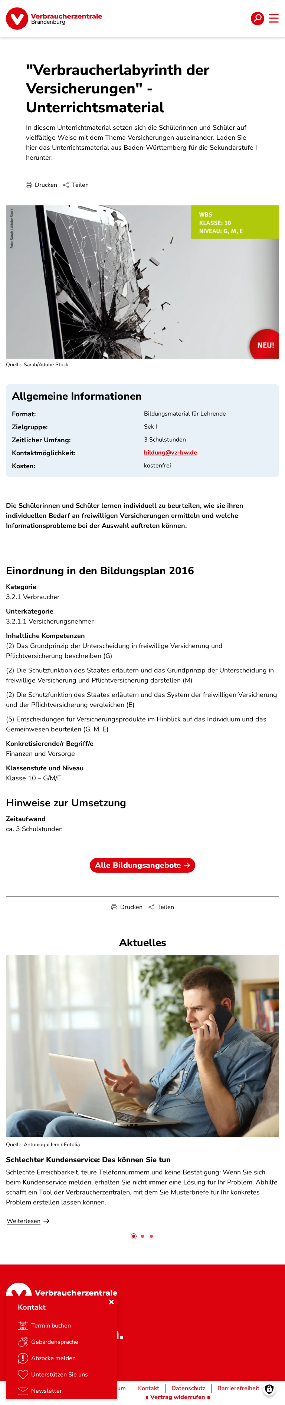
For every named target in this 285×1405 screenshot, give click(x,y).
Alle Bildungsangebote (138, 865)
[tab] (133, 1236)
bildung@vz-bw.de (170, 453)
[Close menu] (111, 1302)
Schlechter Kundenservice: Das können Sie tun (88, 1160)
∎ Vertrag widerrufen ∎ (177, 1397)
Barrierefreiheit (238, 1388)
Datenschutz (188, 1388)
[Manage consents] (269, 1389)
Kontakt (148, 1388)
